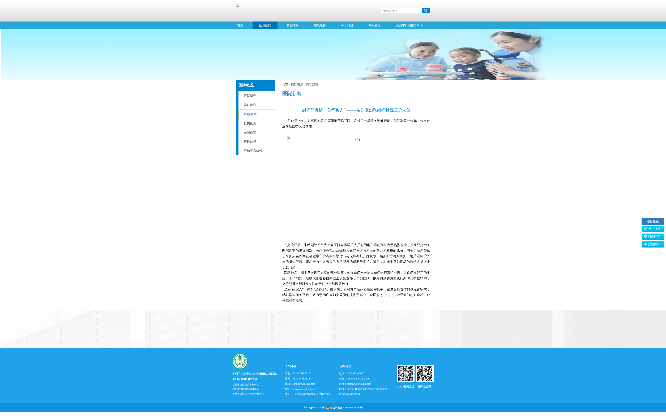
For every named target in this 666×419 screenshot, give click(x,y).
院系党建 (375, 25)
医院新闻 (250, 114)
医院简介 (250, 95)
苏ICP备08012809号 (314, 407)
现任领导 (250, 105)
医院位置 (250, 132)
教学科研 (347, 25)
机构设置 (250, 123)
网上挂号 (654, 229)
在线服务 (320, 25)
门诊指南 (654, 236)
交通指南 (654, 244)
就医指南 (292, 25)
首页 (240, 25)
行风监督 (250, 141)
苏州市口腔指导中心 (409, 25)
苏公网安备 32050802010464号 (346, 407)
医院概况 (265, 25)
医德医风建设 (253, 151)
